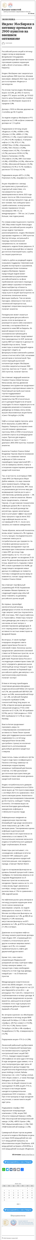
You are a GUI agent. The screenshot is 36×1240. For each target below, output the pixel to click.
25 (9, 1197)
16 (32, 1193)
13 (18, 1193)
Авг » (18, 1204)
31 (4, 1200)
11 (9, 1193)
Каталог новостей (11, 9)
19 (13, 1195)
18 (9, 1195)
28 (22, 1197)
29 (27, 1197)
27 (18, 1197)
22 (27, 1195)
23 (32, 1195)
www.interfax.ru (28, 1154)
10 (4, 1193)
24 (4, 1197)
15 (27, 1193)
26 (13, 1197)
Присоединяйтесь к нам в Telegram (18, 1162)
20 (18, 1195)
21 (22, 1195)
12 (13, 1193)
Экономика (8, 19)
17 (4, 1195)
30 (32, 1197)
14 (22, 1193)
